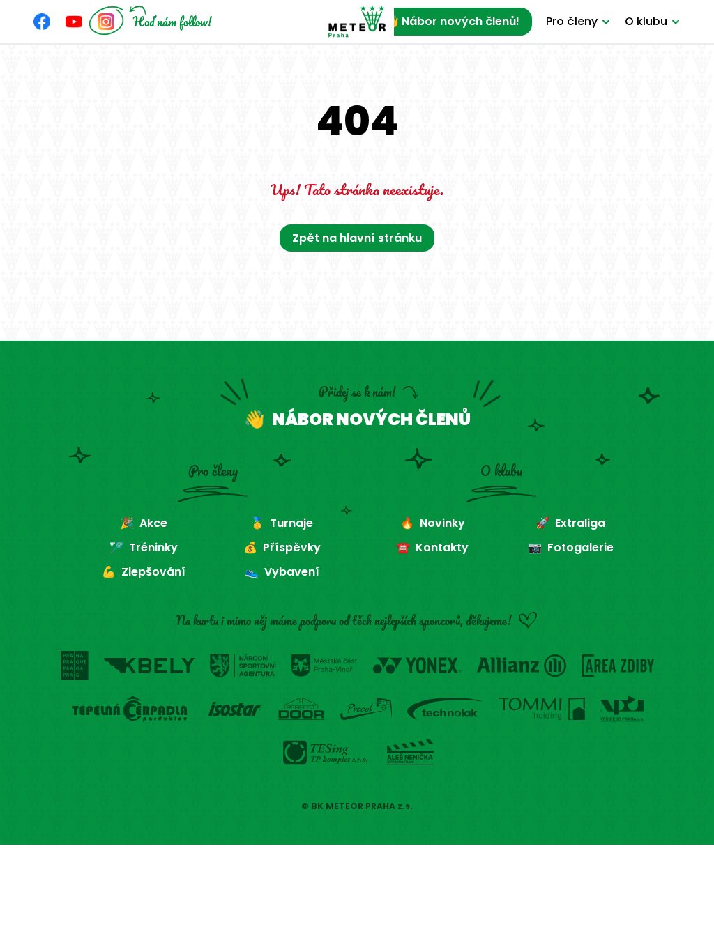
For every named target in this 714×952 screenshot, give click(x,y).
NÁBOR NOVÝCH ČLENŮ (371, 419)
